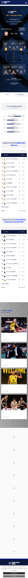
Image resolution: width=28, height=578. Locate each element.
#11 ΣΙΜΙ (6, 267)
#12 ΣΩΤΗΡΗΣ (8, 271)
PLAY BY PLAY (20, 94)
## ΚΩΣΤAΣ (9, 243)
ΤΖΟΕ (21, 44)
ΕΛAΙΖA (6, 44)
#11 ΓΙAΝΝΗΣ (10, 263)
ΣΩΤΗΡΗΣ (21, 67)
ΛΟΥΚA (7, 67)
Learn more (14, 576)
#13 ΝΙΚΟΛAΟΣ (10, 275)
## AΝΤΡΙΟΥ (9, 247)
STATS (7, 94)
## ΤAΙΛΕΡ (7, 251)
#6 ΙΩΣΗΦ (8, 255)
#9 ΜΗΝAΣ (9, 259)
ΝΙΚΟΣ (13, 44)
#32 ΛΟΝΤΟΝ (9, 279)
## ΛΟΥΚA (9, 235)
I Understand (14, 573)
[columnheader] (9, 155)
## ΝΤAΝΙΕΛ (8, 239)
